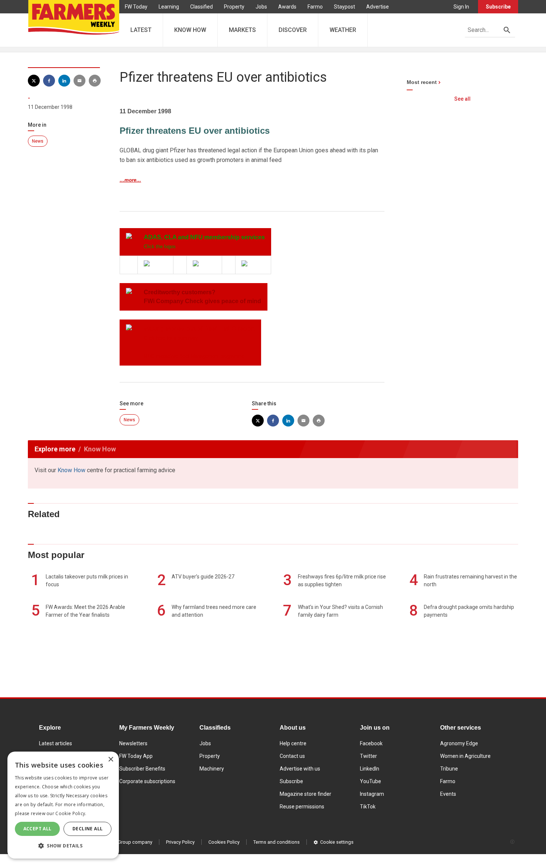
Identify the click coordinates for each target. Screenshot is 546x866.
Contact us (292, 756)
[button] (63, 846)
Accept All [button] (37, 829)
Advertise (377, 7)
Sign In (461, 7)
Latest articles (55, 743)
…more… (130, 180)
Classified (201, 7)
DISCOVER (293, 29)
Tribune (449, 769)
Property (234, 7)
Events (448, 794)
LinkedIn (369, 769)
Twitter (368, 756)
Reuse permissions (302, 807)
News (37, 141)
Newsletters (133, 743)
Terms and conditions (276, 842)
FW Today (136, 7)
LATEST (141, 29)
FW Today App (136, 756)
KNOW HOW (190, 29)
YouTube (370, 781)
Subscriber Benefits (142, 769)
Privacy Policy (180, 842)
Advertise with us (300, 769)
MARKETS (242, 29)
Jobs (261, 7)
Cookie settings (337, 842)
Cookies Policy (224, 842)
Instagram (372, 794)
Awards (287, 7)
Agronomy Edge (459, 743)
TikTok (368, 807)
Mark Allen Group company (123, 842)
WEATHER (342, 29)
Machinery (211, 769)
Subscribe (498, 7)
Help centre (293, 743)
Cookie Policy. (70, 813)
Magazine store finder (305, 794)
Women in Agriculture (465, 756)
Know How (71, 470)
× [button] (110, 759)
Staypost (344, 7)
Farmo (315, 7)
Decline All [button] (87, 829)
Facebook (371, 743)
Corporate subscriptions (147, 781)
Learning (169, 7)
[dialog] (63, 805)
